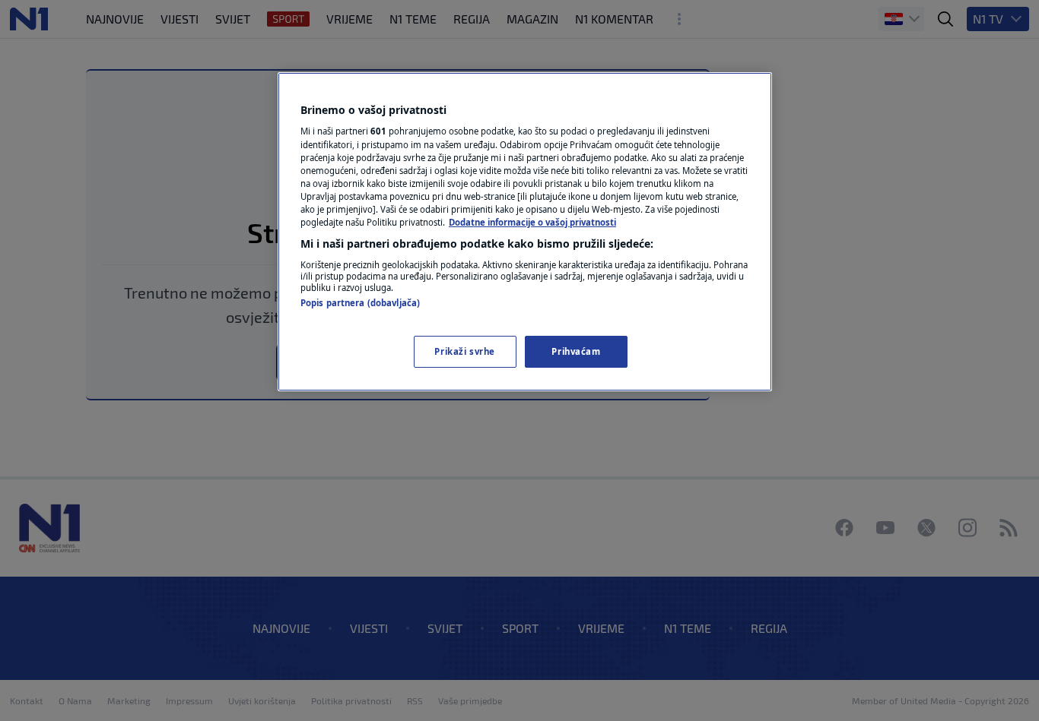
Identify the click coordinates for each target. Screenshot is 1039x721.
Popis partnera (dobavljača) (360, 302)
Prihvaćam (575, 351)
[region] (525, 231)
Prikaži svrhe (464, 351)
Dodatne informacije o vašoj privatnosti (532, 222)
